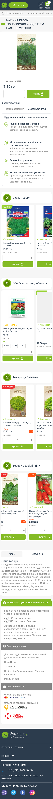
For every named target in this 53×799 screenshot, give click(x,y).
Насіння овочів (15, 13)
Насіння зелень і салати (39, 13)
